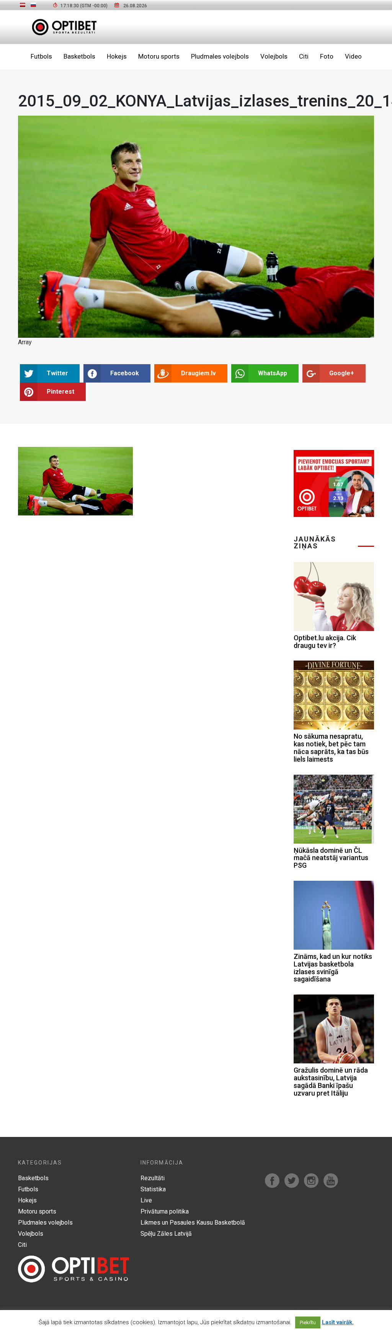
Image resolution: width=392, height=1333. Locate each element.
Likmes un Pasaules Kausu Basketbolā (192, 1222)
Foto (326, 56)
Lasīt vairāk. (338, 1322)
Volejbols (273, 56)
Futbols (41, 56)
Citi (304, 56)
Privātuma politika (164, 1211)
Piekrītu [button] (308, 1322)
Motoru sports (159, 56)
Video (353, 56)
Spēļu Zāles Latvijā (166, 1233)
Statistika (153, 1189)
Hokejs (117, 56)
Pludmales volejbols (220, 56)
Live (146, 1200)
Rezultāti (152, 1178)
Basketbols (79, 56)
